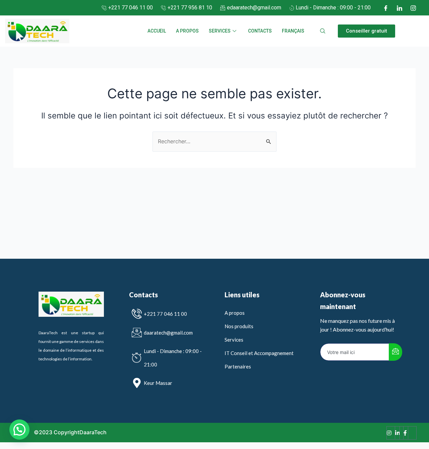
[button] (366, 31)
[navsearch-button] (323, 31)
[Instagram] (413, 8)
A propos (187, 31)
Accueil (156, 31)
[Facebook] (386, 8)
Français (293, 31)
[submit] (395, 352)
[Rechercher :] (214, 141)
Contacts (260, 31)
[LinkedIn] (399, 8)
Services (220, 31)
